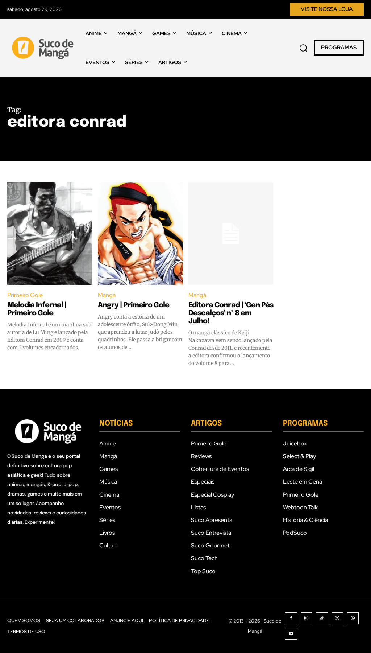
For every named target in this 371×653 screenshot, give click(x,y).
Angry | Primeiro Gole (133, 305)
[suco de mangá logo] (43, 48)
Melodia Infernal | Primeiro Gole (36, 309)
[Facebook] (291, 618)
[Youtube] (291, 634)
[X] (337, 618)
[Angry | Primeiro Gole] (140, 233)
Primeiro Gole (25, 295)
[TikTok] (322, 618)
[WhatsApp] (353, 618)
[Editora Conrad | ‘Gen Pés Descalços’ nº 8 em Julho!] (231, 233)
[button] (303, 47)
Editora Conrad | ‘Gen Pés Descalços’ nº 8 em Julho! (230, 313)
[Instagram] (307, 618)
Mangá (107, 295)
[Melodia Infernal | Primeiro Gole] (49, 233)
